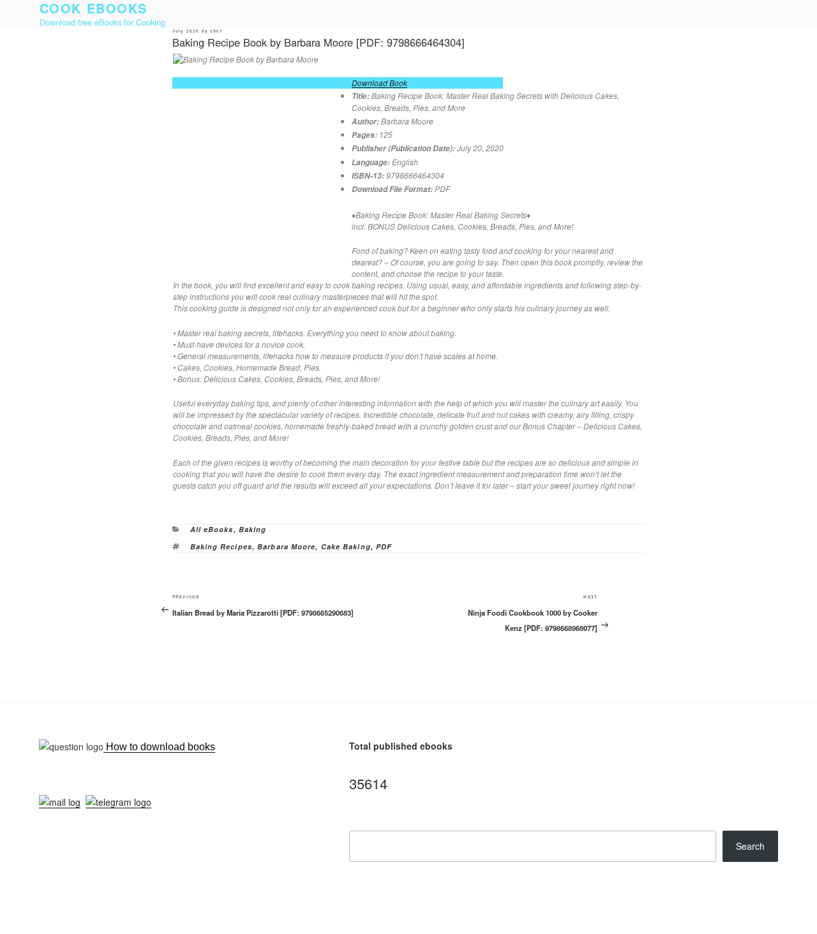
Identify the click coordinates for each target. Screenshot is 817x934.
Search (750, 846)
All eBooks (212, 529)
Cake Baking (346, 546)
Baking (253, 529)
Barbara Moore (286, 546)
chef (216, 31)
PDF (384, 546)
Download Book (379, 82)
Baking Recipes (221, 546)
